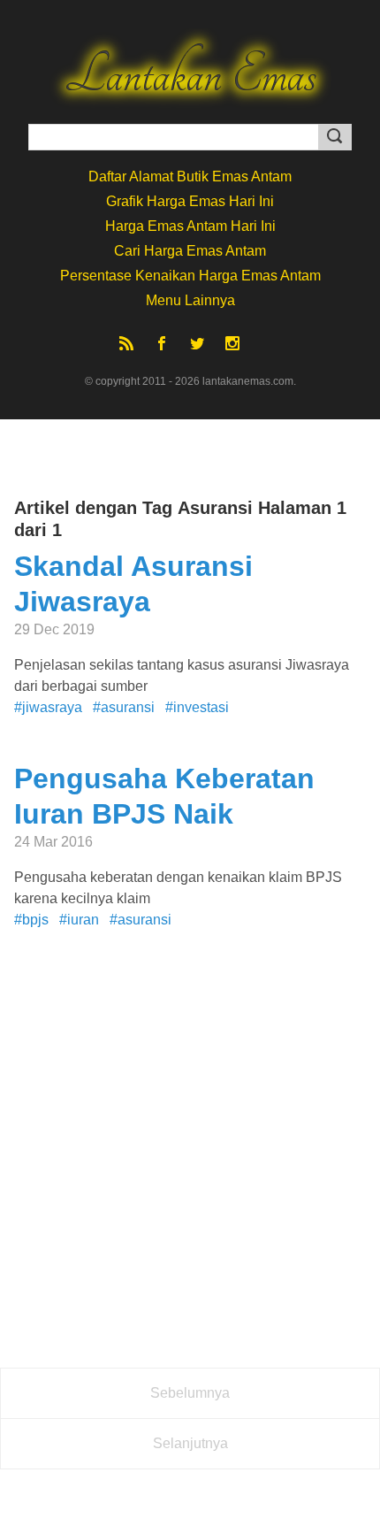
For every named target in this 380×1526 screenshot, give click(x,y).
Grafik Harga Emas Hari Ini (190, 201)
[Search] (335, 137)
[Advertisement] (190, 1163)
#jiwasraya (48, 707)
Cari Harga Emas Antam (190, 250)
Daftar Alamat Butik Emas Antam (190, 176)
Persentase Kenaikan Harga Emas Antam (190, 275)
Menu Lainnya (190, 300)
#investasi (197, 707)
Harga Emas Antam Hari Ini (190, 226)
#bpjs (31, 919)
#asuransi (124, 707)
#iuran (79, 919)
